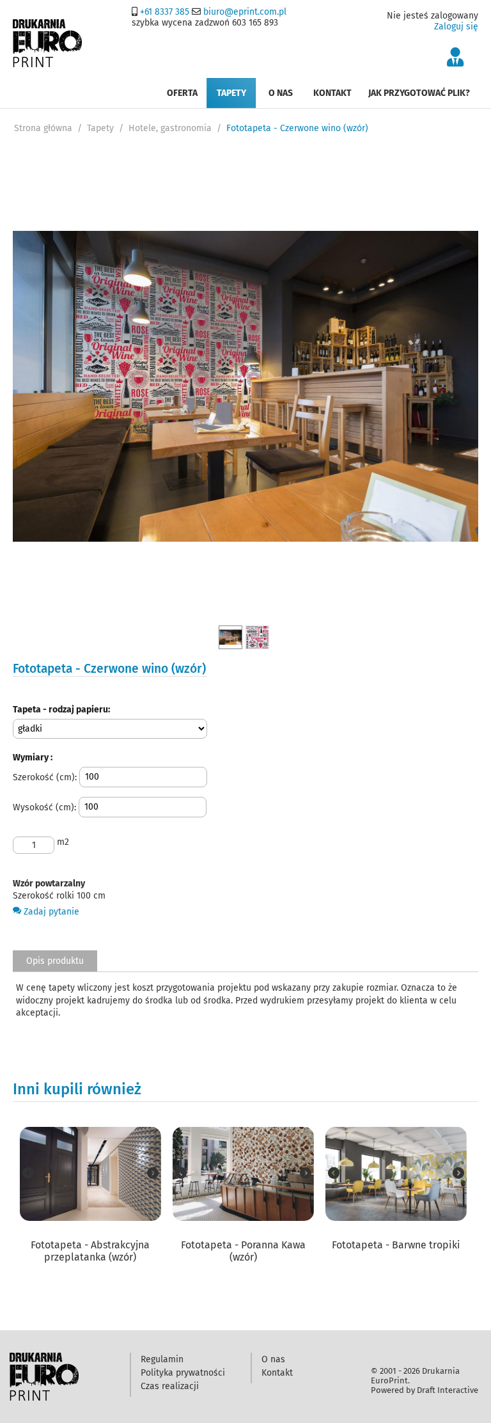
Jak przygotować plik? (419, 93)
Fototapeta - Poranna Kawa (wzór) (243, 1251)
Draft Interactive (447, 1390)
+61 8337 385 (164, 11)
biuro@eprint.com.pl (244, 11)
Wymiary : (32, 757)
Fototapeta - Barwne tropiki (396, 1245)
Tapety (231, 93)
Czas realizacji (170, 1386)
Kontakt (332, 93)
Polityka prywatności (183, 1372)
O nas (281, 93)
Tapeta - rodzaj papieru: (61, 709)
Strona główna (43, 128)
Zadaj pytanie (50, 911)
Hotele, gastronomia (170, 128)
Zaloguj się (456, 26)
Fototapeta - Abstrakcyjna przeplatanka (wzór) (90, 1251)
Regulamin (162, 1359)
